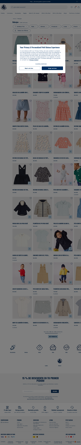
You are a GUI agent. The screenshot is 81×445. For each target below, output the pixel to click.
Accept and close (52, 68)
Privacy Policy (34, 60)
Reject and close (29, 68)
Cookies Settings (41, 64)
